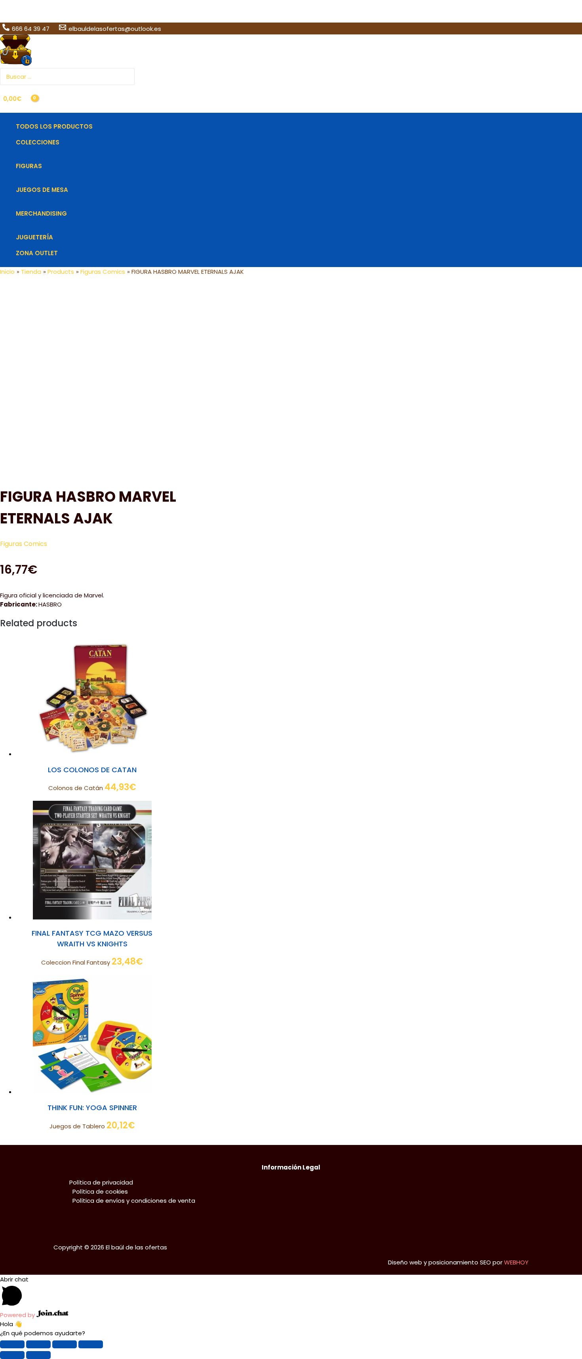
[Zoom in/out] (90, 1344)
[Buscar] (129, 76)
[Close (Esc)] (12, 1344)
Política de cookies (100, 1191)
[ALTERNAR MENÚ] (54, 154)
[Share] (38, 1344)
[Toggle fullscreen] (64, 1344)
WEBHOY (516, 1262)
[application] (62, 142)
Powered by (18, 1315)
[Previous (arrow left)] (12, 1355)
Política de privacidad (101, 1182)
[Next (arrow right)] (38, 1355)
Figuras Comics (23, 543)
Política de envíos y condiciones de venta (133, 1200)
